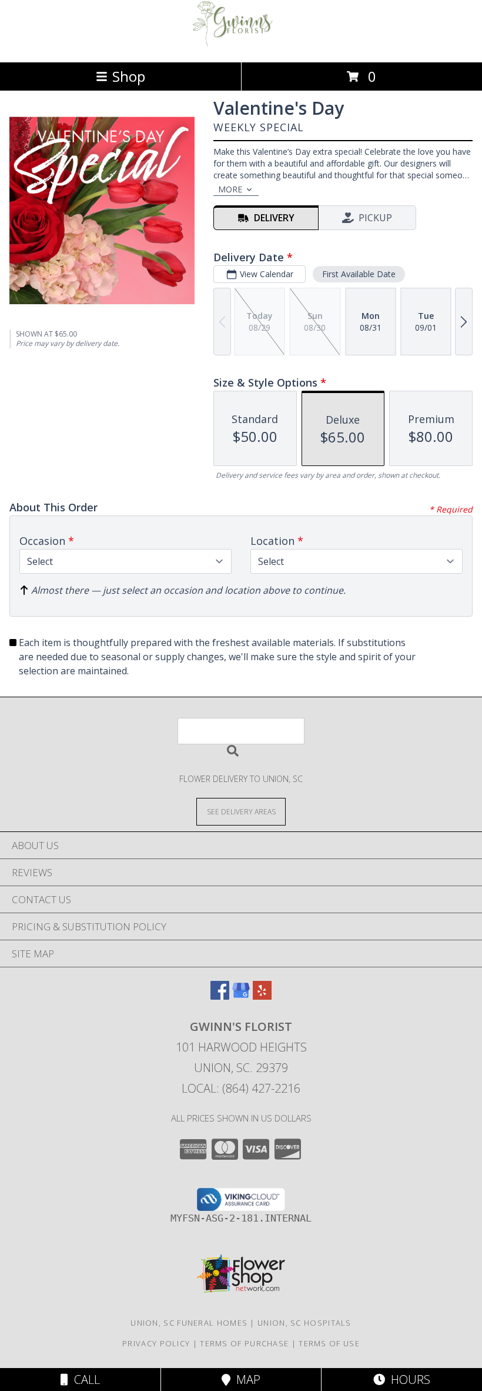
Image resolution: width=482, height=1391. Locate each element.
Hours (407, 1379)
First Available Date (359, 273)
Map (245, 1379)
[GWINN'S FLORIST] (241, 45)
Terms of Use (329, 1343)
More (230, 189)
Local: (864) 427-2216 (241, 1088)
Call (84, 1379)
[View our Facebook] (219, 996)
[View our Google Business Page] (241, 996)
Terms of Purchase (244, 1343)
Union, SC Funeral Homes (188, 1322)
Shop (128, 76)
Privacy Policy (156, 1343)
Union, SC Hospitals (304, 1322)
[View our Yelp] (262, 996)
